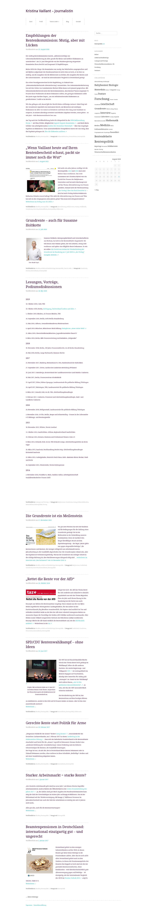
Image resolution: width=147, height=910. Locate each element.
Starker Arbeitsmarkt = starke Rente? (56, 775)
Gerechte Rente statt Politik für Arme (56, 723)
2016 (76, 171)
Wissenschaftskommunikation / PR (104, 64)
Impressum (29, 905)
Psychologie (107, 132)
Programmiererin (98, 132)
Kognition (113, 113)
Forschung (97, 67)
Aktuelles (37, 136)
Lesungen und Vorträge (42, 502)
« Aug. (96, 190)
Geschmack (97, 104)
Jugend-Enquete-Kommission (64, 123)
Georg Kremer (61, 734)
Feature (102, 94)
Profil (41, 21)
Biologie (113, 85)
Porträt (28, 270)
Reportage (98, 146)
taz (49, 623)
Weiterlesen (31, 706)
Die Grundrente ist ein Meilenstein (54, 516)
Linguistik (116, 116)
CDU (68, 671)
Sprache (96, 149)
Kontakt (78, 21)
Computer (113, 90)
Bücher (96, 54)
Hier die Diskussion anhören (55, 131)
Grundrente (29, 209)
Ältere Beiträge (32, 897)
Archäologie (106, 81)
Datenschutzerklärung (40, 905)
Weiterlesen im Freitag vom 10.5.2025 (39, 202)
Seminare (97, 70)
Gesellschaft (83, 206)
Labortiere (105, 117)
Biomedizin (99, 89)
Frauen (77, 206)
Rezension (104, 146)
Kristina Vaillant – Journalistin (49, 11)
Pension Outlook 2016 (72, 878)
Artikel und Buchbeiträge (48, 268)
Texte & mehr (54, 21)
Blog (67, 21)
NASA (112, 125)
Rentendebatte (73, 136)
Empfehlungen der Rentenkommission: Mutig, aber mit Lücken (55, 40)
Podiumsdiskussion (62, 136)
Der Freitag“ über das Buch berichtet (71, 190)
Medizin (105, 125)
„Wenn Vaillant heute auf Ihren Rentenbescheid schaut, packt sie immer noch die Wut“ (53, 152)
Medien (97, 125)
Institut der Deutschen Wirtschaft (60, 126)
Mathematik (112, 120)
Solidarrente (59, 209)
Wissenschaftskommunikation (105, 152)
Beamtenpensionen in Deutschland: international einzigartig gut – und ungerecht (55, 831)
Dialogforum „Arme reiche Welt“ (73, 328)
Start (30, 21)
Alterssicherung (61, 206)
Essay (118, 90)
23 (119, 176)
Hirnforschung (110, 109)
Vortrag (45, 504)
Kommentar (29, 631)
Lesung (75, 502)
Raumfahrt (114, 132)
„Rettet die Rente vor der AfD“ (50, 579)
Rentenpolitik (44, 136)
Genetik (116, 99)
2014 (69, 171)
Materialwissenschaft (100, 120)
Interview (36, 209)
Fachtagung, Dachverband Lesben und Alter (58, 309)
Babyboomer (70, 206)
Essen (96, 94)
